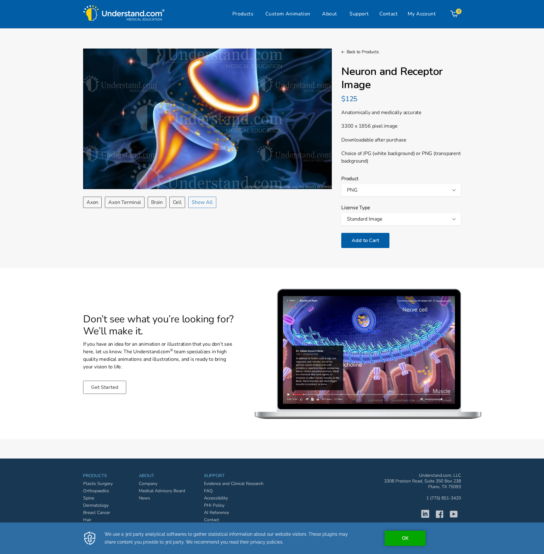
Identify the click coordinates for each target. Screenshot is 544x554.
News (144, 498)
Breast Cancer (96, 513)
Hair (87, 520)
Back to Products (363, 52)
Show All (202, 202)
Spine (88, 498)
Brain (157, 202)
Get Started (104, 387)
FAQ (208, 491)
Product (350, 178)
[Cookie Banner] (272, 538)
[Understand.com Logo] (124, 11)
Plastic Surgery (98, 484)
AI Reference (216, 513)
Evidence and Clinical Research (234, 484)
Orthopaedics (96, 491)
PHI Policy (214, 505)
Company (148, 484)
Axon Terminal (124, 202)
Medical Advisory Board (162, 491)
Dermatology (96, 505)
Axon (92, 202)
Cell (177, 202)
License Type (355, 207)
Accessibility (216, 498)
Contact (211, 520)
